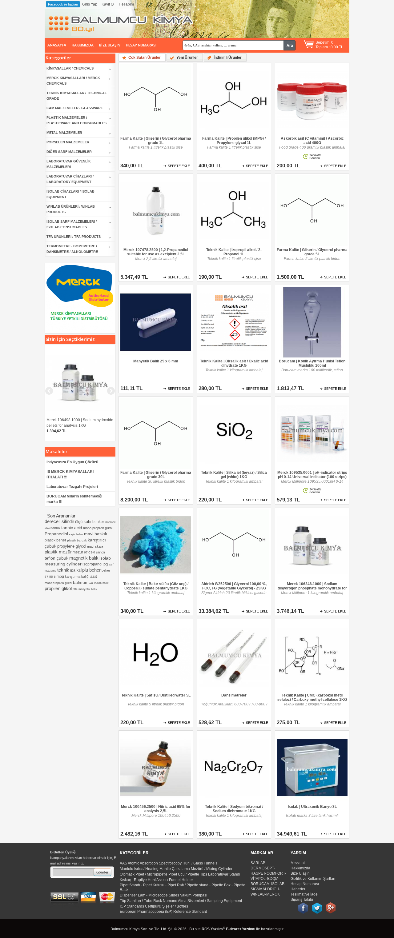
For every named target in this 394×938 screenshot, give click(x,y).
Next (110, 296)
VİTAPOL (258, 878)
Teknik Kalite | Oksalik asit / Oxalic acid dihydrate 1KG (234, 363)
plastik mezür (58, 551)
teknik (63, 570)
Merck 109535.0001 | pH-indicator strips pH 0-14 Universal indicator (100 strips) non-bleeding (312, 475)
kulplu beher (88, 570)
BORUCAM (260, 884)
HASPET (258, 873)
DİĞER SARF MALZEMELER (69, 152)
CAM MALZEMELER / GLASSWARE (74, 108)
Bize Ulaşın (109, 45)
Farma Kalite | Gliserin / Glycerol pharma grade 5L (312, 252)
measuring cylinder (63, 563)
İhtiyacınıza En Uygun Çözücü (72, 462)
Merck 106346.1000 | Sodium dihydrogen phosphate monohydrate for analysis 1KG (312, 586)
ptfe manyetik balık (85, 589)
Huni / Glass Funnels (200, 863)
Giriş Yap (89, 4)
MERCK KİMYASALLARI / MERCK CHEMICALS (73, 80)
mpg (60, 576)
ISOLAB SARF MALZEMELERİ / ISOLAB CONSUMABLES (71, 224)
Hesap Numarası (141, 45)
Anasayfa (56, 45)
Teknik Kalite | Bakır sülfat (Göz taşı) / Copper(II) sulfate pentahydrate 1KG (155, 586)
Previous (49, 296)
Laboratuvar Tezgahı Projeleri (72, 487)
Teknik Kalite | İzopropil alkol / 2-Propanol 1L (234, 252)
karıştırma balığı (77, 576)
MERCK (273, 894)
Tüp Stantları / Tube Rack (141, 901)
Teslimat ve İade (304, 894)
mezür (78, 552)
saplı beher (76, 534)
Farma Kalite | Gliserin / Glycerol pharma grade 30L (155, 474)
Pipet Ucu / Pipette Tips (187, 874)
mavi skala (95, 546)
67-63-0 (89, 552)
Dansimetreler (234, 695)
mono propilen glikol (97, 528)
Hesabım (126, 4)
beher (106, 570)
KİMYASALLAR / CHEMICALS (70, 68)
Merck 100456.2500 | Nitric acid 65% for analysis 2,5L (156, 808)
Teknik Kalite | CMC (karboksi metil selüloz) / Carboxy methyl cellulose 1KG (312, 697)
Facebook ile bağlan (63, 4)
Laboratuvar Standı (224, 874)
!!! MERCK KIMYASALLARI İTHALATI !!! (70, 474)
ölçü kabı (83, 521)
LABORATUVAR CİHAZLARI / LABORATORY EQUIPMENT (70, 179)
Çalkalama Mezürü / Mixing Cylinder (202, 869)
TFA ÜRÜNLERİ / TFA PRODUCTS (73, 236)
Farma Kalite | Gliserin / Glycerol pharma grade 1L (155, 140)
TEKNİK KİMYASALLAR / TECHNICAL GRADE (76, 95)
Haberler (298, 889)
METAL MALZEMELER (64, 132)
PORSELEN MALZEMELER (67, 142)
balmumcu (83, 582)
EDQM (272, 878)
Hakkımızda (83, 45)
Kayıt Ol (108, 4)
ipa (72, 570)
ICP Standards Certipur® (140, 906)
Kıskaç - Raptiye (133, 880)
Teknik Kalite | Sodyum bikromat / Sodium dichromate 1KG (234, 808)
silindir (100, 552)
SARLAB (258, 863)
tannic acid (71, 527)
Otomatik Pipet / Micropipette (143, 874)
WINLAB (258, 894)
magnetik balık (83, 558)
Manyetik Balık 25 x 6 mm (155, 361)
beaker (98, 522)
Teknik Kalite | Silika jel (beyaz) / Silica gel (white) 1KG (234, 474)
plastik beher (55, 540)
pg (105, 564)
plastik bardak (77, 540)
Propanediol (56, 533)
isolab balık (101, 583)
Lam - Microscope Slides (158, 895)
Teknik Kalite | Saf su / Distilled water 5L (156, 695)
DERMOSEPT (262, 868)
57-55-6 (50, 576)
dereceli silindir (59, 521)
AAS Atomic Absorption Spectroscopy (151, 863)
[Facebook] (303, 904)
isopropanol (92, 564)
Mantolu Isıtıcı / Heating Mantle (145, 869)
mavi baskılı (95, 533)
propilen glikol (58, 588)
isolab (105, 558)
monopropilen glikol (58, 583)
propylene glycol (71, 546)
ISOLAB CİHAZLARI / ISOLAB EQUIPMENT (70, 194)
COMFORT (276, 873)
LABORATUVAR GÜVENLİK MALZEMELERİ (68, 164)
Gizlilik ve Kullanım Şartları (313, 878)
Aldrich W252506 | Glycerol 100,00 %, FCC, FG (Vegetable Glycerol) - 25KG (234, 586)
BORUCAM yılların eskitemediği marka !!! (74, 499)
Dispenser (128, 895)
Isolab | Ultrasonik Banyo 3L (312, 806)
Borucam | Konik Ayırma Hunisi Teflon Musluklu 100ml (312, 363)
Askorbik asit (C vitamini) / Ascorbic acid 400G (312, 140)
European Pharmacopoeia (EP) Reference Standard (163, 911)
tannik (55, 528)
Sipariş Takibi (302, 899)
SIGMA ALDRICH (265, 889)
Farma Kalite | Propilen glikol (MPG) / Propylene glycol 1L (234, 140)
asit (93, 576)
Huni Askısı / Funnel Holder (170, 880)
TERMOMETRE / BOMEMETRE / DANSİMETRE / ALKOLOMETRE (72, 248)
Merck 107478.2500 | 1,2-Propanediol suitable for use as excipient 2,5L (155, 252)
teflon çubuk (56, 558)
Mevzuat (298, 863)
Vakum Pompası (193, 895)
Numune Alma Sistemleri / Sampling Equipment (202, 901)
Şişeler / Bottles (175, 906)
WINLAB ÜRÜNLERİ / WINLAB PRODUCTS (70, 209)
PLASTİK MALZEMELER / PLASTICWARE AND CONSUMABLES (76, 120)
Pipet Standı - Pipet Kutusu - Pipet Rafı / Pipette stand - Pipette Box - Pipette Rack (182, 887)
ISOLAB (277, 884)
